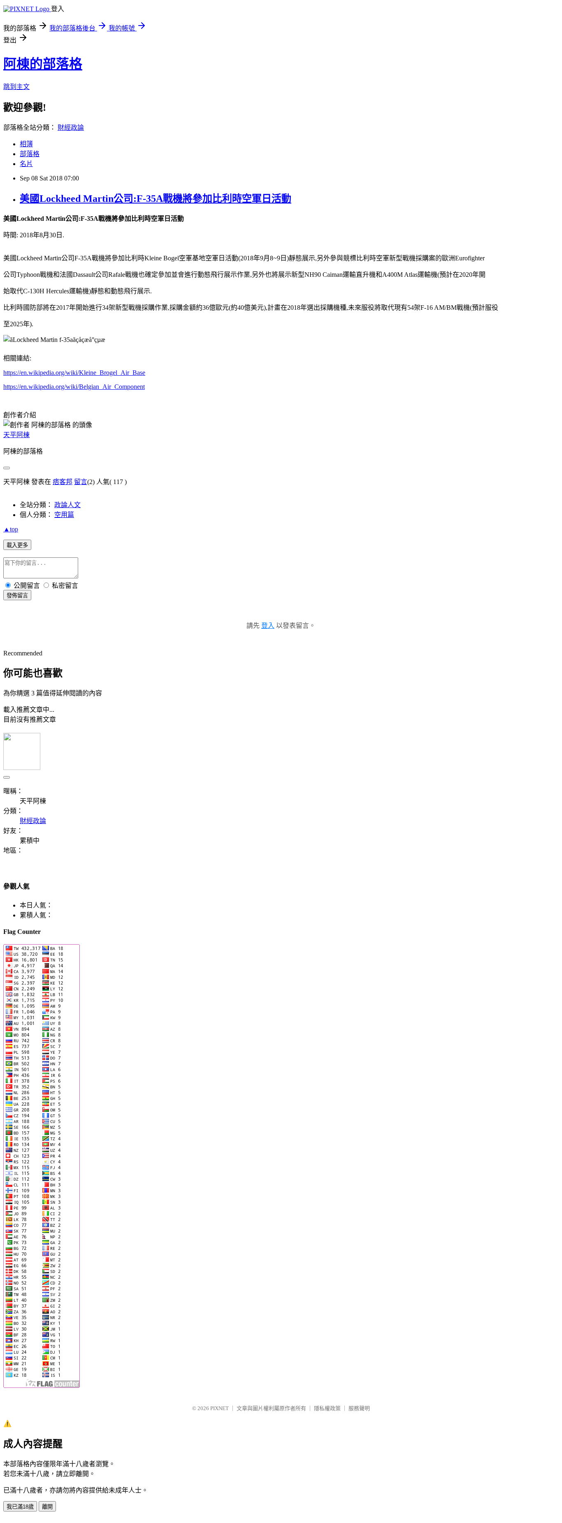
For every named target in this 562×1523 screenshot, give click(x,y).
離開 (47, 1507)
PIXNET (219, 1408)
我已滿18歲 (20, 1507)
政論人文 (67, 504)
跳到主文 (16, 86)
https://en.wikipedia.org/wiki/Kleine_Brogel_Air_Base (74, 372)
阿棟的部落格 (42, 63)
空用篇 (64, 514)
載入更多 (17, 545)
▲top (10, 529)
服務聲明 (359, 1408)
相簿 (26, 143)
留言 (80, 481)
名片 (26, 163)
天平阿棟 (16, 434)
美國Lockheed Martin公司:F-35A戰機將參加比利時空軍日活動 (155, 198)
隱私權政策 (327, 1408)
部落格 (29, 153)
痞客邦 (62, 481)
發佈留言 (17, 595)
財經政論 (71, 127)
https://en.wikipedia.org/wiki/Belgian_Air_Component (74, 386)
